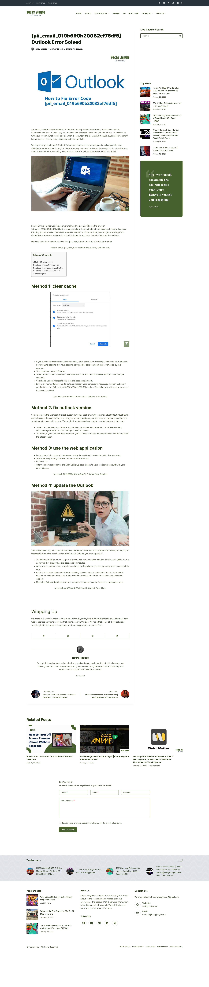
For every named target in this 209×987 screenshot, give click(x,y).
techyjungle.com (149, 906)
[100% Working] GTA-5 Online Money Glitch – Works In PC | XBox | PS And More (166, 91)
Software (134, 13)
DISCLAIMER (150, 947)
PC (124, 13)
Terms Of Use (53, 3)
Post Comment (68, 829)
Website (126, 792)
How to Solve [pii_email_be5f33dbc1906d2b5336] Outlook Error (80, 247)
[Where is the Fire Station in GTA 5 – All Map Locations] (32, 914)
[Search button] (180, 35)
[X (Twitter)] (164, 3)
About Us (29, 3)
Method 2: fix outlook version (47, 265)
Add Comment (68, 800)
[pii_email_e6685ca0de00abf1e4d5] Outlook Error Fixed (80, 588)
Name (64, 792)
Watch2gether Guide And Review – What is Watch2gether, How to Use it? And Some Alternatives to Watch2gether (153, 759)
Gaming (116, 13)
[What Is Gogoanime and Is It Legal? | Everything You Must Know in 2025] (104, 739)
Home (79, 13)
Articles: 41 (80, 676)
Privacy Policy (176, 947)
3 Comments (155, 766)
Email (95, 792)
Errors (69, 49)
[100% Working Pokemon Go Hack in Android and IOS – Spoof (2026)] (145, 119)
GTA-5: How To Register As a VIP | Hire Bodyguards (88, 871)
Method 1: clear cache (43, 262)
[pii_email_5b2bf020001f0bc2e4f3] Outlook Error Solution (80, 474)
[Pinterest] (173, 3)
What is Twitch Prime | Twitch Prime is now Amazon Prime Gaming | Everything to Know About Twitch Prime (169, 871)
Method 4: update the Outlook (47, 271)
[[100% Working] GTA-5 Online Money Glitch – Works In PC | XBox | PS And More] (145, 92)
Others (160, 13)
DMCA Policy (162, 947)
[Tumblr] (178, 3)
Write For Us (125, 947)
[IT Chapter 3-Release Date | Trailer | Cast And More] (145, 151)
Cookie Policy (138, 947)
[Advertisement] (80, 122)
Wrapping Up (40, 274)
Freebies (176, 13)
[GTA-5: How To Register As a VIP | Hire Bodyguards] (145, 106)
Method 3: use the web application (49, 268)
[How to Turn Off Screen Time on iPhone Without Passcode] (51, 739)
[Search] (182, 3)
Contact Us (40, 3)
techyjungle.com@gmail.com (166, 897)
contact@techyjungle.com (154, 914)
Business (146, 13)
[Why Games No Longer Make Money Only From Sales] (32, 900)
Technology (100, 13)
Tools (88, 13)
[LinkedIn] (168, 3)
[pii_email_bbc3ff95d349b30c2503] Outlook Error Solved (80, 396)
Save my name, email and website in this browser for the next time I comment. (92, 823)
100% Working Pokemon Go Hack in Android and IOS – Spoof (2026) (167, 118)
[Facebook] (159, 3)
